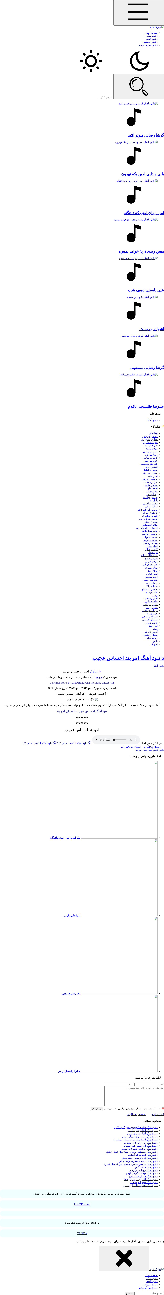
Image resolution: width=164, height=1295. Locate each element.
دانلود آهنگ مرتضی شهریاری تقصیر (139, 1148)
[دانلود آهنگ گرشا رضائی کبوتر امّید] (82, 116)
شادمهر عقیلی (150, 580)
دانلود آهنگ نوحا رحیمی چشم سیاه (140, 1158)
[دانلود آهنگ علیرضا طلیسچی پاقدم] (82, 387)
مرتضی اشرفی (150, 479)
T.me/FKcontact (82, 1204)
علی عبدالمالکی (149, 531)
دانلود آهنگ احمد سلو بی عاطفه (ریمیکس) (136, 1139)
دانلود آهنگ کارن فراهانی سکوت (141, 1142)
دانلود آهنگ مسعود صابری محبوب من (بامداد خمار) (131, 1164)
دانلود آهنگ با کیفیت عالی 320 (72, 743)
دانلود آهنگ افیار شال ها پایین (142, 1133)
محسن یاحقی (150, 503)
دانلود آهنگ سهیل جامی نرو (143, 1176)
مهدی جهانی (151, 561)
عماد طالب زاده (149, 555)
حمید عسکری (150, 442)
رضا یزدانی (152, 494)
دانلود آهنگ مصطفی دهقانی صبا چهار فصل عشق (132, 1151)
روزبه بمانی (151, 638)
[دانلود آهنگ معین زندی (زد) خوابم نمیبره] (82, 232)
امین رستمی (151, 598)
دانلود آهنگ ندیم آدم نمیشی (144, 1182)
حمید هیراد (152, 613)
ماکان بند (153, 570)
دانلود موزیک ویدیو (148, 45)
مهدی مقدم (151, 448)
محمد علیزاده (151, 540)
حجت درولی (151, 622)
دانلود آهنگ (152, 35)
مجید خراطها (151, 470)
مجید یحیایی (151, 491)
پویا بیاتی (153, 433)
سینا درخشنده (150, 635)
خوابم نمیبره (141, 251)
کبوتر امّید (146, 135)
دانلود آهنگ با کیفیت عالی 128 (37, 743)
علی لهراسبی (151, 460)
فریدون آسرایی (150, 512)
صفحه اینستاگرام (136, 1114)
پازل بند (154, 500)
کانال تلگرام (157, 1114)
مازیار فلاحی (151, 482)
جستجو (129, 1293)
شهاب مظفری (150, 515)
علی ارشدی (151, 592)
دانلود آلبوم (152, 38)
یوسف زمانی (151, 543)
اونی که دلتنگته (144, 213)
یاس (155, 641)
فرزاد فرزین (151, 445)
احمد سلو (153, 488)
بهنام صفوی (151, 567)
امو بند (154, 644)
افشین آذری (151, 466)
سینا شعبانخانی (150, 610)
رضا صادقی (151, 454)
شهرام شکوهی (150, 616)
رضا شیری (152, 583)
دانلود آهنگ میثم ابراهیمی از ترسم (140, 1136)
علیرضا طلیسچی (149, 463)
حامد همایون (151, 601)
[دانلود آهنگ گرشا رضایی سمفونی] (82, 348)
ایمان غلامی (151, 546)
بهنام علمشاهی (150, 525)
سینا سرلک (152, 586)
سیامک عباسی (150, 619)
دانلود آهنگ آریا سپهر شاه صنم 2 (141, 1145)
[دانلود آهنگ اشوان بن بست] (82, 309)
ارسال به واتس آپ (131, 746)
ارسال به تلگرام (152, 746)
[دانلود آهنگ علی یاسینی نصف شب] (82, 271)
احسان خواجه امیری (147, 528)
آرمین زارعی (151, 631)
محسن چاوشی (150, 436)
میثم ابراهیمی (150, 451)
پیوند (155, 628)
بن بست (151, 329)
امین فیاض (152, 573)
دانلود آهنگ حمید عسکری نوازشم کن (138, 1161)
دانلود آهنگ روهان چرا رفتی (143, 1170)
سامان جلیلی (151, 521)
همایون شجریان (149, 439)
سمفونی (147, 367)
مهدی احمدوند (150, 473)
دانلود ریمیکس (150, 42)
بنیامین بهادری (150, 497)
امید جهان (152, 552)
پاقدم (146, 406)
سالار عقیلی (151, 506)
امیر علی (153, 476)
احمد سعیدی (151, 558)
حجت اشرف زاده (148, 518)
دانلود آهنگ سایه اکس (146, 1167)
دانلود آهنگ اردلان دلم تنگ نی (142, 1130)
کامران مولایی (150, 457)
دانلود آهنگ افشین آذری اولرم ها (141, 1179)
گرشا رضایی (151, 549)
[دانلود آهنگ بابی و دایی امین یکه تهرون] (82, 155)
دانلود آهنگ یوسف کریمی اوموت (141, 1173)
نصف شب (146, 290)
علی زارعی (152, 607)
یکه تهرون (142, 174)
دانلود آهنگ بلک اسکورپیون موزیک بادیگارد (136, 1127)
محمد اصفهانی (150, 537)
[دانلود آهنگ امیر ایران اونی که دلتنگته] (82, 193)
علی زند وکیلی (150, 604)
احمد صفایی (151, 576)
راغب (155, 595)
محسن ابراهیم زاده (148, 509)
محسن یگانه (151, 485)
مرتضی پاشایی (150, 534)
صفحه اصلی (151, 32)
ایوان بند (153, 625)
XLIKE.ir (82, 1233)
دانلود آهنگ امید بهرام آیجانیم (143, 1155)
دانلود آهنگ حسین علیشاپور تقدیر (140, 1185)
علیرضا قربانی (150, 564)
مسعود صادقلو (150, 589)
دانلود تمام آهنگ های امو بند (149, 749)
